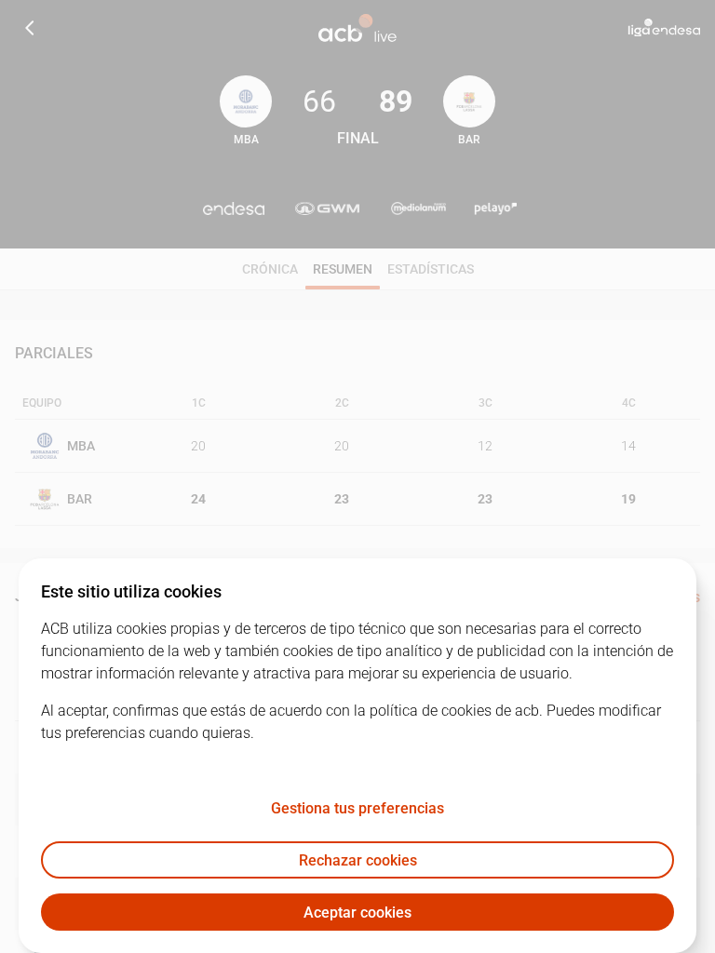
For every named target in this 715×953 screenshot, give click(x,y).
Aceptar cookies (357, 912)
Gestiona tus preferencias (357, 808)
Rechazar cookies (358, 860)
